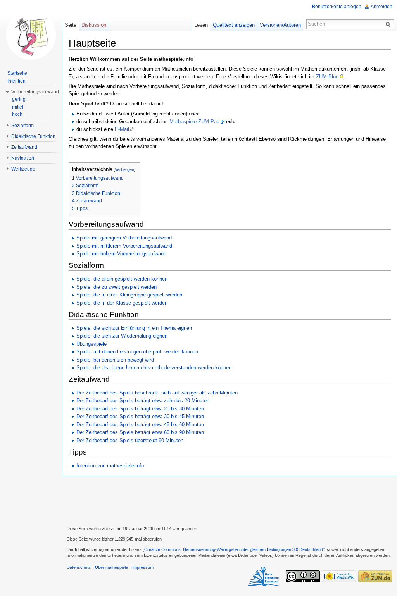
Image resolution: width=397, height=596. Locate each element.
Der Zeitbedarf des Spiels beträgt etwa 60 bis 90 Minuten (140, 432)
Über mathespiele (111, 567)
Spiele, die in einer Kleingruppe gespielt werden (129, 295)
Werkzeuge (23, 169)
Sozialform (22, 125)
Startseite (17, 73)
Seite (70, 25)
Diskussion (93, 25)
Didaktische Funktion (33, 136)
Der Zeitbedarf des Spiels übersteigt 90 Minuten (129, 440)
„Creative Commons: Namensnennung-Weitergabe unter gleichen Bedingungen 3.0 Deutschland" (234, 549)
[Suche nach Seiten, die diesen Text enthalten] (389, 24)
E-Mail (122, 129)
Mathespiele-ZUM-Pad (194, 121)
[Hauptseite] (31, 35)
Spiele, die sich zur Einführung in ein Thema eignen (134, 328)
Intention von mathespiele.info (110, 466)
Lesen (201, 25)
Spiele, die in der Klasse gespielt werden (121, 303)
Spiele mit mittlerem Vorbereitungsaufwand (124, 246)
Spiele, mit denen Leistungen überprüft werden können (137, 352)
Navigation (22, 158)
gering (19, 99)
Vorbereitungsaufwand (35, 92)
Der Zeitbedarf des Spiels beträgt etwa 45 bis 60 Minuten (140, 424)
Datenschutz (79, 567)
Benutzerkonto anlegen (336, 6)
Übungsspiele (91, 344)
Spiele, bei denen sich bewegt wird (115, 360)
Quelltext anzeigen (234, 25)
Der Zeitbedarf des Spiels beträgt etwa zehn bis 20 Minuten (142, 400)
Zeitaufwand (24, 147)
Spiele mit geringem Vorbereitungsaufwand (124, 238)
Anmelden (381, 6)
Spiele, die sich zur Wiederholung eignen (121, 336)
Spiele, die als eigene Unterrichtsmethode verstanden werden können (153, 367)
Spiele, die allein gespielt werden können (121, 279)
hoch (17, 114)
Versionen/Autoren (280, 25)
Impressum (143, 567)
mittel (17, 107)
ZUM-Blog (327, 76)
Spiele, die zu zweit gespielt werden (116, 287)
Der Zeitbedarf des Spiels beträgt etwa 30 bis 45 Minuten (140, 416)
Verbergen (124, 169)
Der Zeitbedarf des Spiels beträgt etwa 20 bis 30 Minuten (140, 409)
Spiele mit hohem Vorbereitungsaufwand (121, 254)
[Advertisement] (229, 499)
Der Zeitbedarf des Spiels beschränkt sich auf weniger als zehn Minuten (157, 393)
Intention (16, 81)
